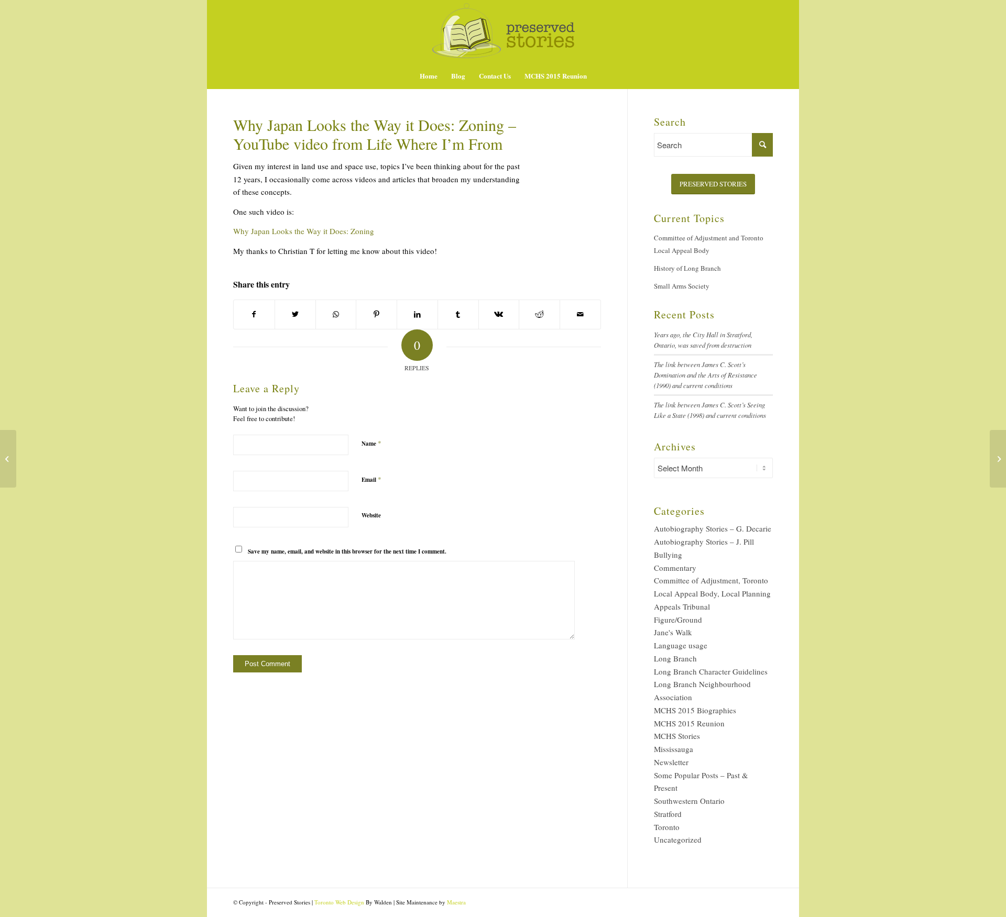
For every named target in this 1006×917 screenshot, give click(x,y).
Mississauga (673, 749)
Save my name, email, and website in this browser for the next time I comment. (347, 551)
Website (371, 515)
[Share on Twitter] (295, 314)
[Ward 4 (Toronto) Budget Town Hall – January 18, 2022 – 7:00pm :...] (8, 459)
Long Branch (675, 658)
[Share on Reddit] (539, 314)
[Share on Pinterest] (376, 314)
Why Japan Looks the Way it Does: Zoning (303, 231)
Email (371, 479)
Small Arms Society (681, 286)
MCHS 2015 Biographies (695, 710)
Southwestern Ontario (689, 801)
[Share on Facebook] (254, 314)
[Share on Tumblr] (458, 314)
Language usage (680, 645)
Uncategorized (678, 839)
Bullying (668, 554)
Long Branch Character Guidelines (711, 671)
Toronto (667, 827)
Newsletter (671, 762)
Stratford (668, 814)
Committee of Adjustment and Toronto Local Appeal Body (708, 244)
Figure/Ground (678, 619)
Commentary (675, 567)
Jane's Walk (673, 632)
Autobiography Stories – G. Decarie (712, 528)
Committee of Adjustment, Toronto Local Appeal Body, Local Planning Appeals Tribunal (712, 593)
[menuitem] (428, 76)
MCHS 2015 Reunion (689, 723)
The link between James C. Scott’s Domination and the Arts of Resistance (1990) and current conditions (705, 375)
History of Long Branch (687, 268)
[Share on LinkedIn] (417, 314)
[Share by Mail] (580, 314)
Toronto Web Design (339, 902)
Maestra (456, 902)
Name (371, 443)
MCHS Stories (677, 736)
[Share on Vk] (499, 314)
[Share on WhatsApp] (336, 314)
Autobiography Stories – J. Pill (704, 541)
